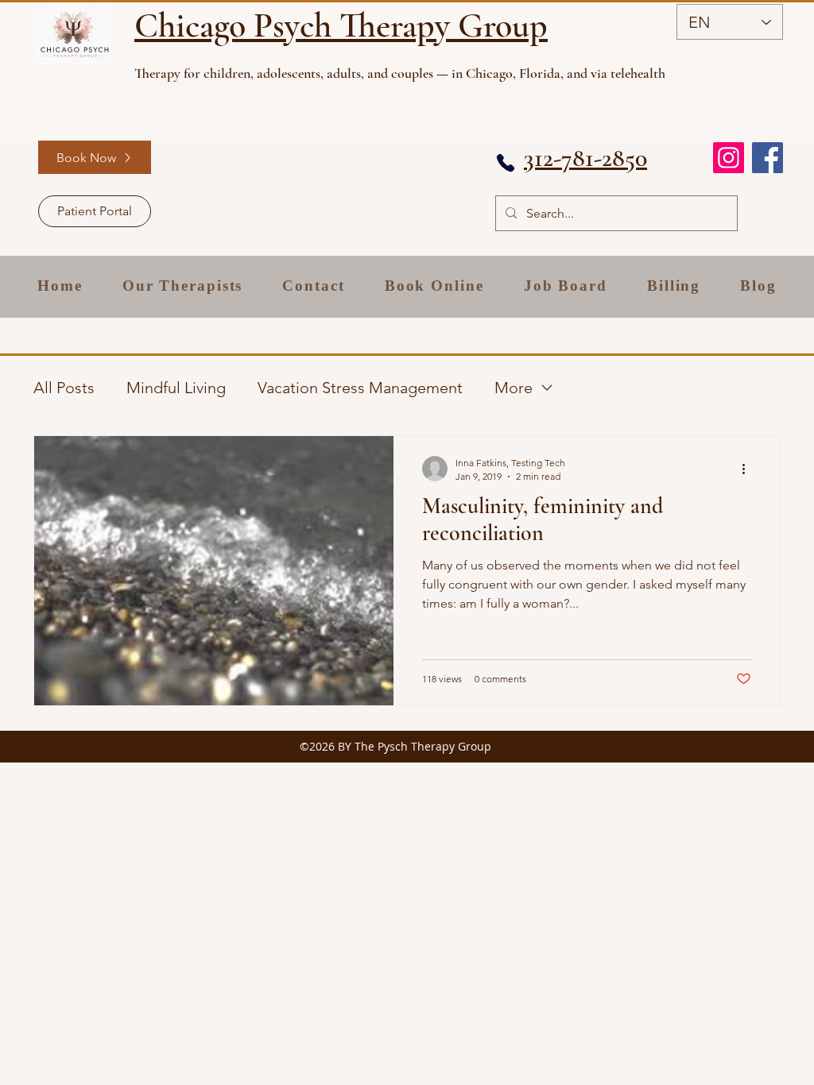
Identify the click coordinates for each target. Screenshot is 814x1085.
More (513, 387)
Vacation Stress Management (360, 387)
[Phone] (505, 163)
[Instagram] (728, 157)
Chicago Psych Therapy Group (341, 25)
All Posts (64, 387)
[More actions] (748, 468)
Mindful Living (176, 387)
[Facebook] (767, 157)
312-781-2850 (585, 157)
